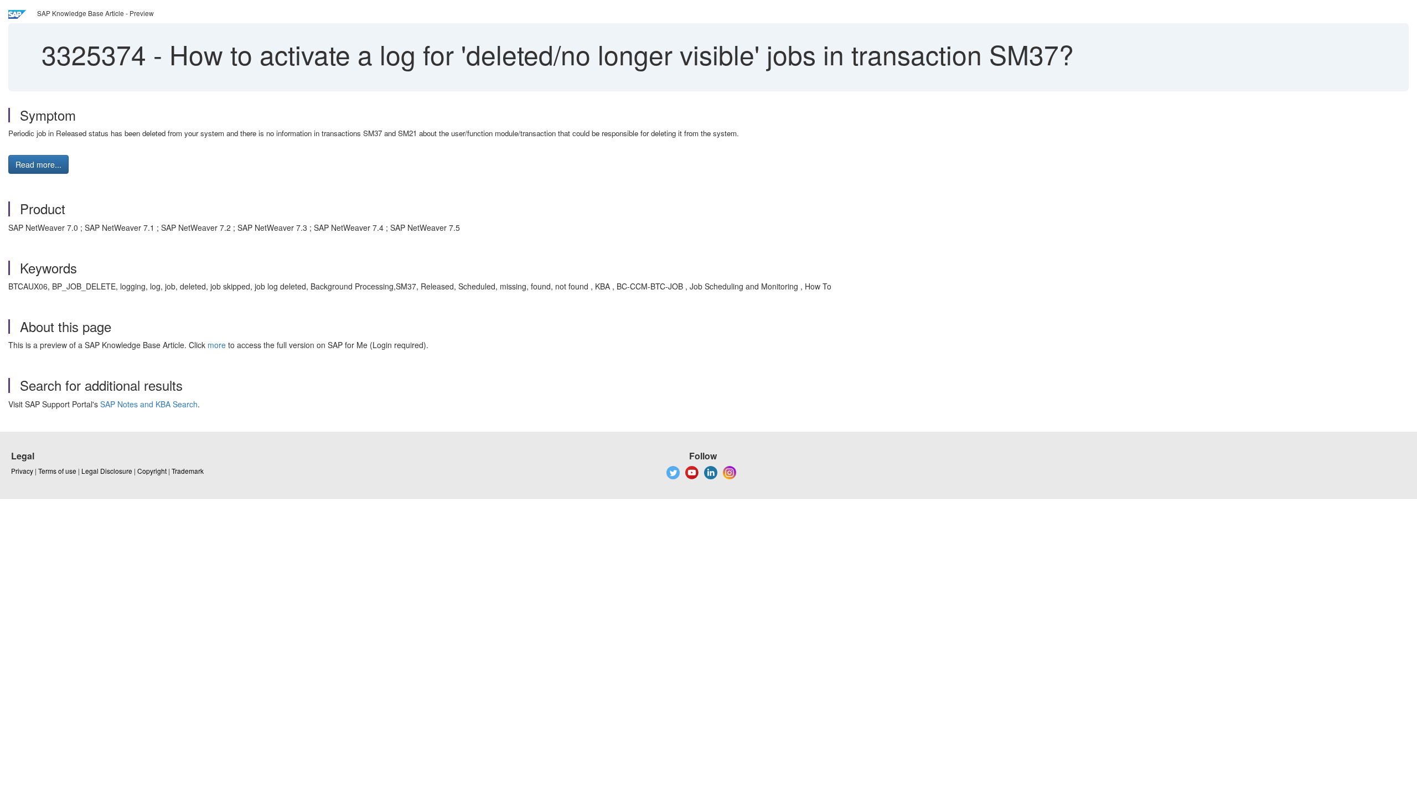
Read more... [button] (38, 164)
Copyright (152, 470)
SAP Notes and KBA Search (149, 404)
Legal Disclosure (106, 470)
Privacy (22, 470)
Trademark (188, 470)
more (217, 344)
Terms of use (57, 470)
